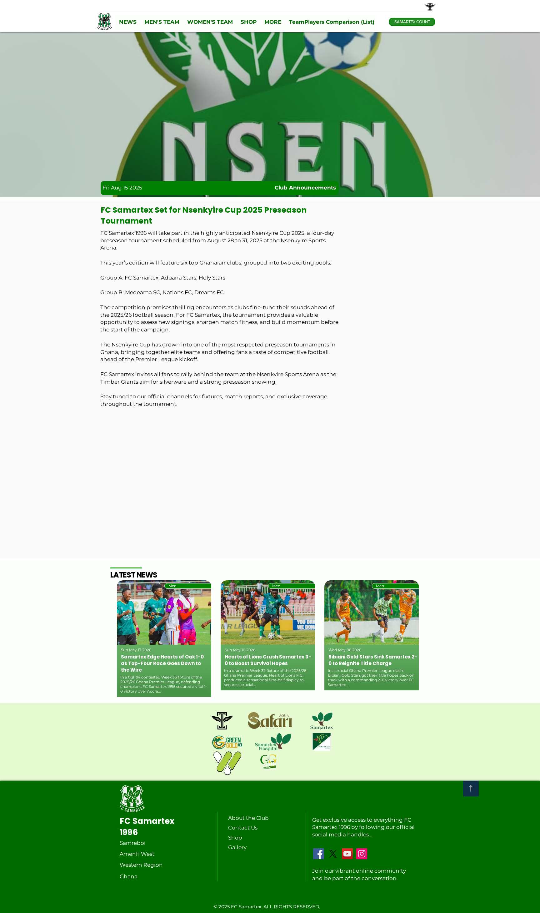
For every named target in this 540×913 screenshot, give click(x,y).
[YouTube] (347, 853)
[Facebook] (318, 853)
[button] (127, 22)
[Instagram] (361, 853)
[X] (333, 853)
